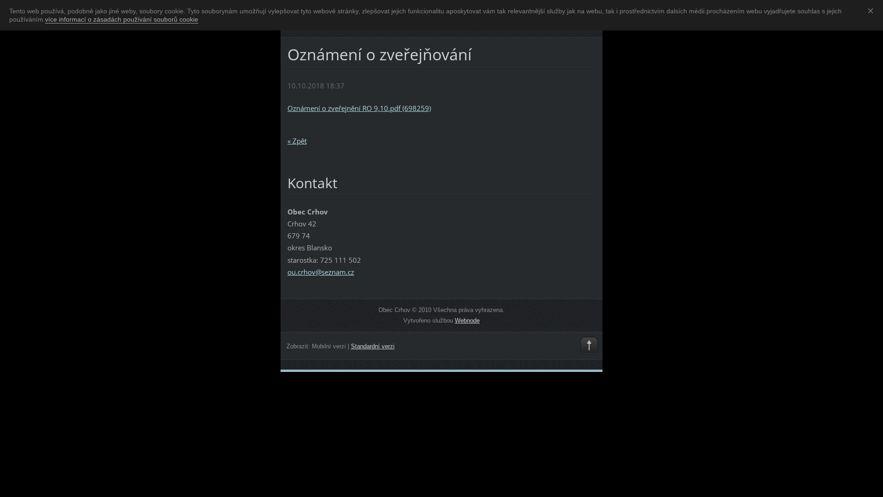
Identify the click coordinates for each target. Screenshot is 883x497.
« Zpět (297, 140)
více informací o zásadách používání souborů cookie (121, 19)
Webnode (467, 320)
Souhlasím (872, 10)
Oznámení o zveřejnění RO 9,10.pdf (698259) (359, 108)
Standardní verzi (373, 346)
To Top (589, 345)
